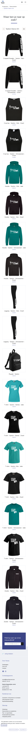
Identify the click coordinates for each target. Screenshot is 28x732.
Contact (4, 668)
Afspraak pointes (6, 716)
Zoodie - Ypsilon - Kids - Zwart (14, 591)
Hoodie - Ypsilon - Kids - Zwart (14, 217)
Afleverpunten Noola (7, 699)
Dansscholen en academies (9, 711)
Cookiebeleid (4, 725)
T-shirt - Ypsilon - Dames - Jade (14, 405)
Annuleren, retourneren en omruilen (11, 698)
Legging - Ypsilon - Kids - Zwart (14, 311)
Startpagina (5, 664)
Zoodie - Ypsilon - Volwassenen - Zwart (14, 622)
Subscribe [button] (23, 644)
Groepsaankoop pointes (8, 715)
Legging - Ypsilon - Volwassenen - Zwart (14, 342)
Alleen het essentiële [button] (13, 729)
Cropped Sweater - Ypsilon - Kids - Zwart (14, 59)
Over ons (4, 666)
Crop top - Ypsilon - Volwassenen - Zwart (14, 154)
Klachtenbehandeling (7, 701)
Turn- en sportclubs (7, 713)
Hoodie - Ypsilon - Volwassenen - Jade (14, 248)
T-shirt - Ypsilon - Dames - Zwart (14, 435)
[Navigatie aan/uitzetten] (25, 2)
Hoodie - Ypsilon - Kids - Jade (14, 186)
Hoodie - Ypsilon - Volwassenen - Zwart (14, 279)
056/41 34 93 (6, 681)
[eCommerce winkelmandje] (21, 2)
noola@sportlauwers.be (8, 679)
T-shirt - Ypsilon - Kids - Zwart (14, 497)
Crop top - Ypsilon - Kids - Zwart (14, 123)
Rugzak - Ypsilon (14, 374)
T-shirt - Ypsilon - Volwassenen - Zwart (14, 559)
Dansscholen (13, 6)
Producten (5, 6)
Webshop (4, 709)
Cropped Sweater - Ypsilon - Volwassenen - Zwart (14, 91)
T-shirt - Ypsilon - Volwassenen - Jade (14, 528)
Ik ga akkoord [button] (23, 729)
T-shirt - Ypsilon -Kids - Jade (14, 466)
